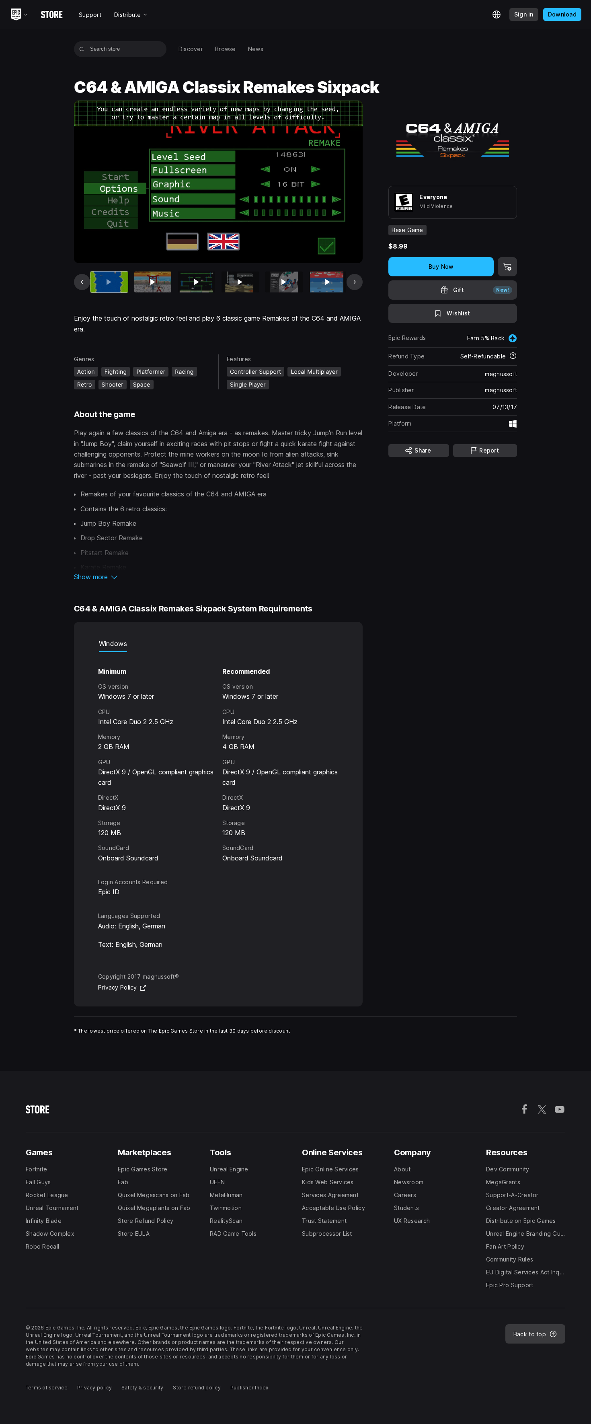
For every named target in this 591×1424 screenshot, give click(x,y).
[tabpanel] (218, 757)
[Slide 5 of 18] (284, 282)
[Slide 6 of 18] (328, 282)
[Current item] (109, 282)
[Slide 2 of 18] (153, 282)
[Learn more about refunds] (513, 356)
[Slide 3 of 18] (196, 282)
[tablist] (218, 644)
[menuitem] (190, 49)
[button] (218, 577)
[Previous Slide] (82, 282)
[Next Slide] (355, 282)
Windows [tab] (113, 644)
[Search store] (81, 49)
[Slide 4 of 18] (240, 282)
